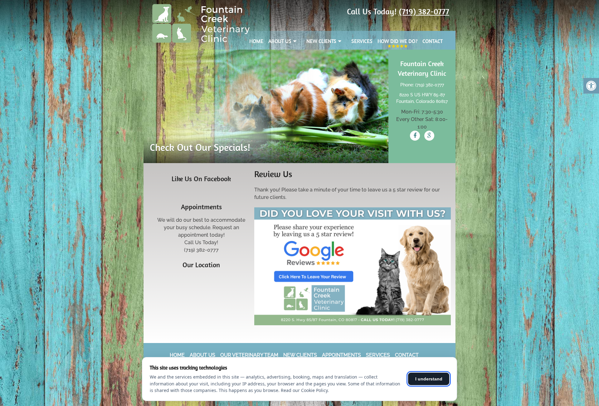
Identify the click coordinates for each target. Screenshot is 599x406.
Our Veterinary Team (249, 355)
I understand (428, 378)
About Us (279, 41)
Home (256, 41)
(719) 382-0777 (424, 11)
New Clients (321, 41)
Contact (432, 41)
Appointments (341, 355)
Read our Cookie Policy (304, 390)
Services (362, 41)
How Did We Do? (397, 41)
